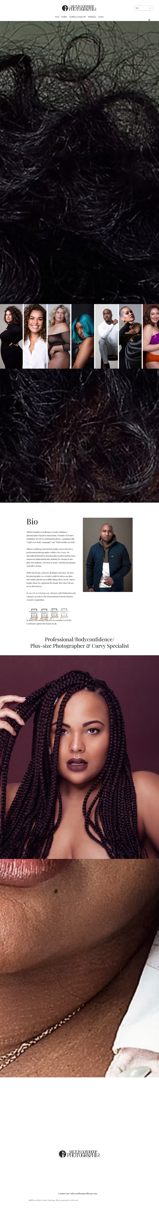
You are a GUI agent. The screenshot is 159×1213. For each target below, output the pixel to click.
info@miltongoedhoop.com (83, 1193)
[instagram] (149, 20)
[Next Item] (155, 336)
